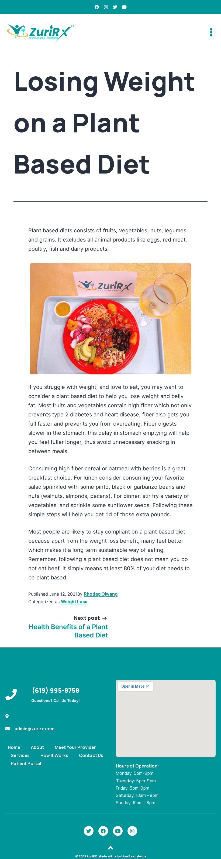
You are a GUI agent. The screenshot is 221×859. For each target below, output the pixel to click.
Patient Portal (26, 763)
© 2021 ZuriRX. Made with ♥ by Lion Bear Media (110, 856)
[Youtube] (124, 7)
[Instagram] (106, 7)
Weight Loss (74, 602)
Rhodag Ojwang (101, 594)
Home (14, 747)
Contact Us (91, 755)
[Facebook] (97, 7)
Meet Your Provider (75, 747)
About (37, 747)
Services (20, 755)
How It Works (54, 755)
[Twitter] (115, 7)
